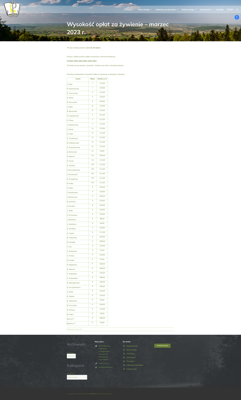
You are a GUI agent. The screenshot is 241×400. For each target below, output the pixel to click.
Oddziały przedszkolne (135, 365)
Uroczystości (131, 357)
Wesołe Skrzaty (132, 346)
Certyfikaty (131, 354)
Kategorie (70, 374)
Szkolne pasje (132, 350)
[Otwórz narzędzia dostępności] (237, 17)
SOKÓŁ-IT (93, 393)
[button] (237, 9)
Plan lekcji (130, 361)
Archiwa (70, 352)
